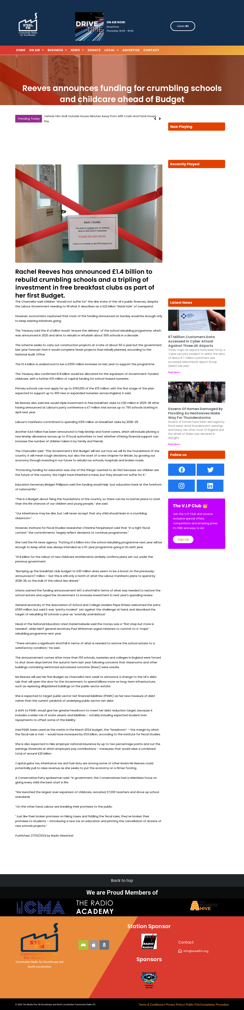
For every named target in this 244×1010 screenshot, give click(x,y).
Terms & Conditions (151, 1004)
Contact (151, 50)
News (75, 50)
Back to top (122, 880)
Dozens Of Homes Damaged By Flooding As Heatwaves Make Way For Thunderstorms (195, 413)
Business (55, 50)
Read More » (174, 372)
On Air (34, 50)
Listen (181, 26)
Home (20, 50)
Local (109, 50)
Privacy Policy (175, 1004)
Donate (94, 50)
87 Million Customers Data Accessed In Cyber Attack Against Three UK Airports (100, 116)
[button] (159, 116)
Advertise (131, 50)
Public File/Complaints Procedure (207, 1004)
